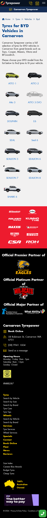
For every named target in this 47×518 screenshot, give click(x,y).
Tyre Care (7, 408)
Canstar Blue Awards (12, 466)
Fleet (5, 446)
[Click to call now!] (30, 3)
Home (7, 19)
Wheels (7, 415)
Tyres (6, 394)
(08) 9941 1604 (16, 345)
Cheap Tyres (8, 473)
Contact (7, 439)
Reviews (7, 453)
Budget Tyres (8, 470)
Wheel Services (10, 432)
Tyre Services (9, 429)
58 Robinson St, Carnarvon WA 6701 (24, 338)
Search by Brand (10, 405)
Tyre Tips (7, 412)
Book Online (10, 443)
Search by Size (10, 401)
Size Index (8, 463)
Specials (7, 436)
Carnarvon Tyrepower (25, 9)
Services (7, 425)
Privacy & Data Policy (19, 511)
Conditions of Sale (34, 511)
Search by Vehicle (11, 398)
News (6, 450)
